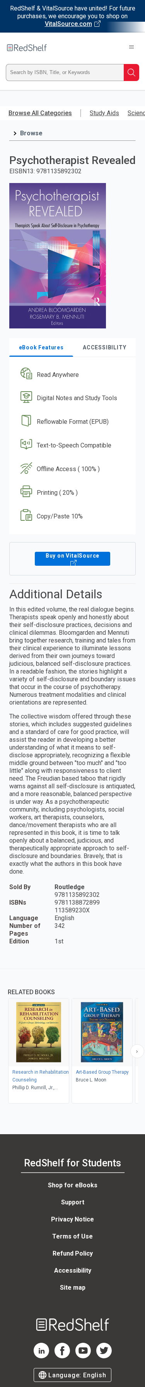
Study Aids (104, 113)
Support (72, 1202)
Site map (72, 1287)
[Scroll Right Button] (137, 1051)
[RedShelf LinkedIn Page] (41, 1356)
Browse (31, 133)
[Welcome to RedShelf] (27, 47)
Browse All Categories (40, 113)
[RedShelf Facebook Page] (62, 1356)
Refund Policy (73, 1253)
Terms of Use (72, 1236)
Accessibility (72, 1270)
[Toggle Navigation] (131, 48)
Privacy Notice (72, 1219)
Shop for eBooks (72, 1185)
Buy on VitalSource (72, 556)
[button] (71, 375)
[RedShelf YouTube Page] (83, 1356)
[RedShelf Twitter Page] (104, 1356)
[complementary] (72, 1037)
